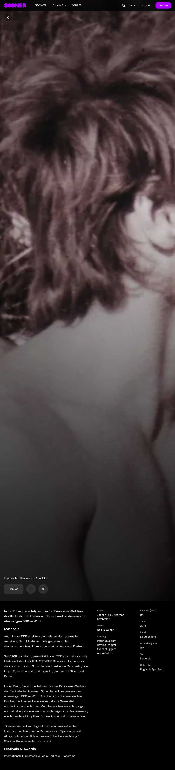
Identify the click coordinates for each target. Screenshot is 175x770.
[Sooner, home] (15, 5)
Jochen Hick (18, 578)
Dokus (101, 630)
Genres (76, 5)
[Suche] (123, 5)
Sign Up (163, 5)
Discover (41, 5)
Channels (59, 5)
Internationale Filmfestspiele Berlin (26, 756)
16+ (142, 647)
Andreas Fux (105, 653)
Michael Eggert (106, 649)
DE (131, 5)
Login (146, 5)
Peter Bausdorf (106, 641)
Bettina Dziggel (106, 645)
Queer (110, 630)
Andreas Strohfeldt (36, 578)
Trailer (14, 589)
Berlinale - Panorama (62, 756)
